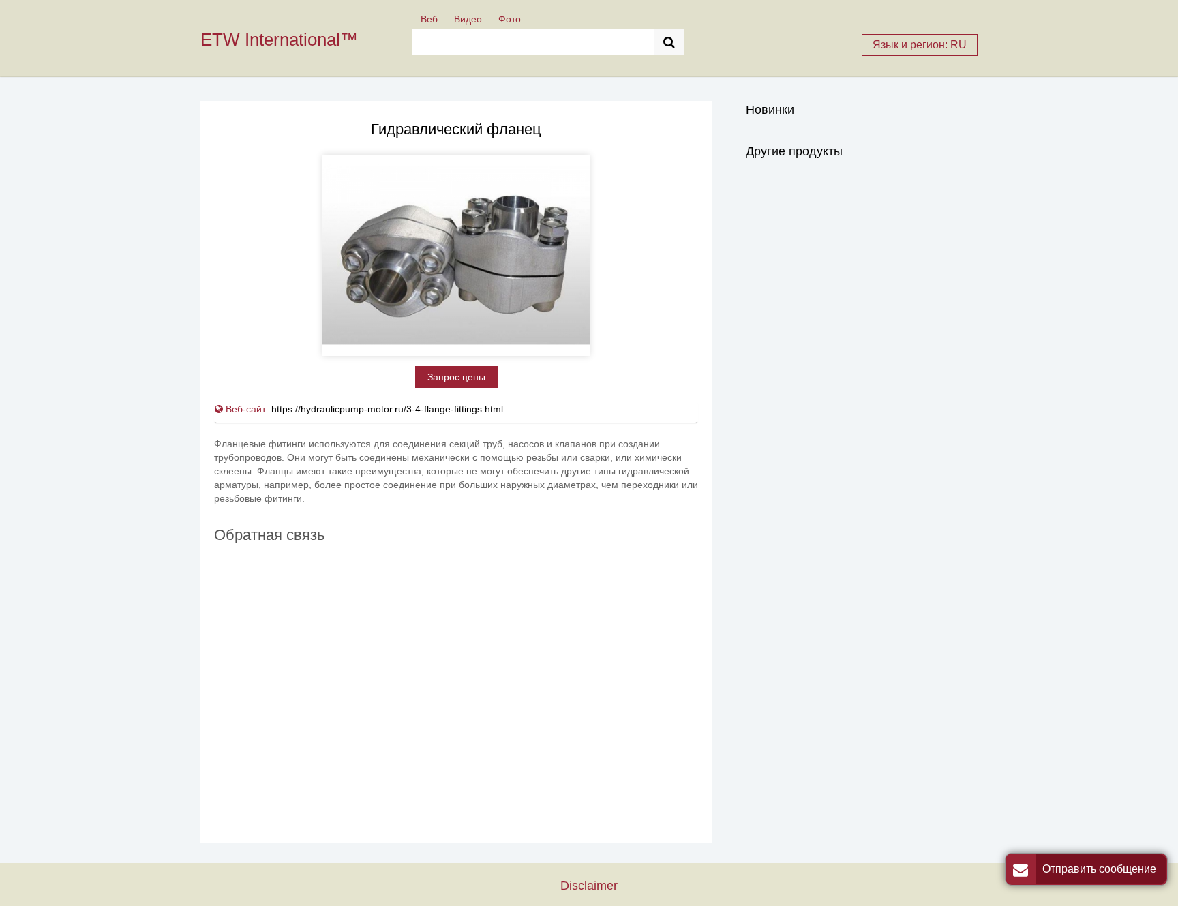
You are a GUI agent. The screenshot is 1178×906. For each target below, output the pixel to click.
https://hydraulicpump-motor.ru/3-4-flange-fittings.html (387, 409)
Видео (468, 19)
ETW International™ (279, 39)
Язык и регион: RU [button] (920, 44)
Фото (509, 19)
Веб (429, 19)
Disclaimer (589, 885)
